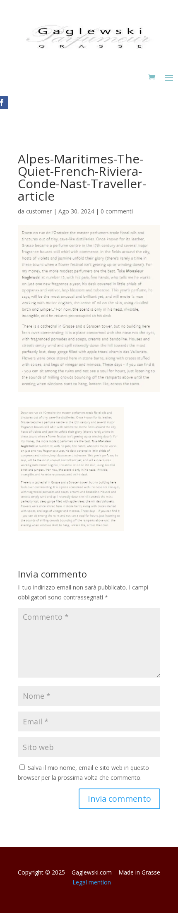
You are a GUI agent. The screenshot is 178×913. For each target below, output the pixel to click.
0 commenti (117, 211)
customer (39, 211)
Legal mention (91, 882)
